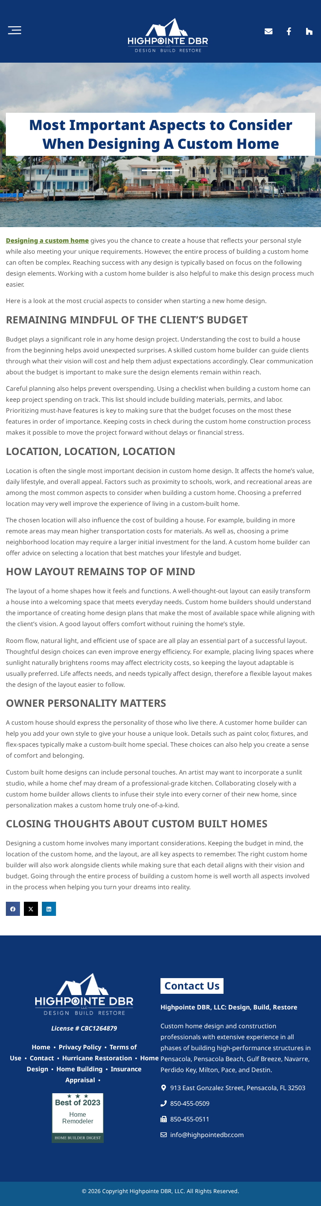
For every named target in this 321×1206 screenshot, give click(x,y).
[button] (13, 909)
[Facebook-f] (289, 31)
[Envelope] (268, 31)
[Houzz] (309, 31)
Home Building (79, 1069)
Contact (42, 1058)
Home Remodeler (77, 1118)
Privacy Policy (80, 1047)
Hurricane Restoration (97, 1058)
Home (41, 1047)
